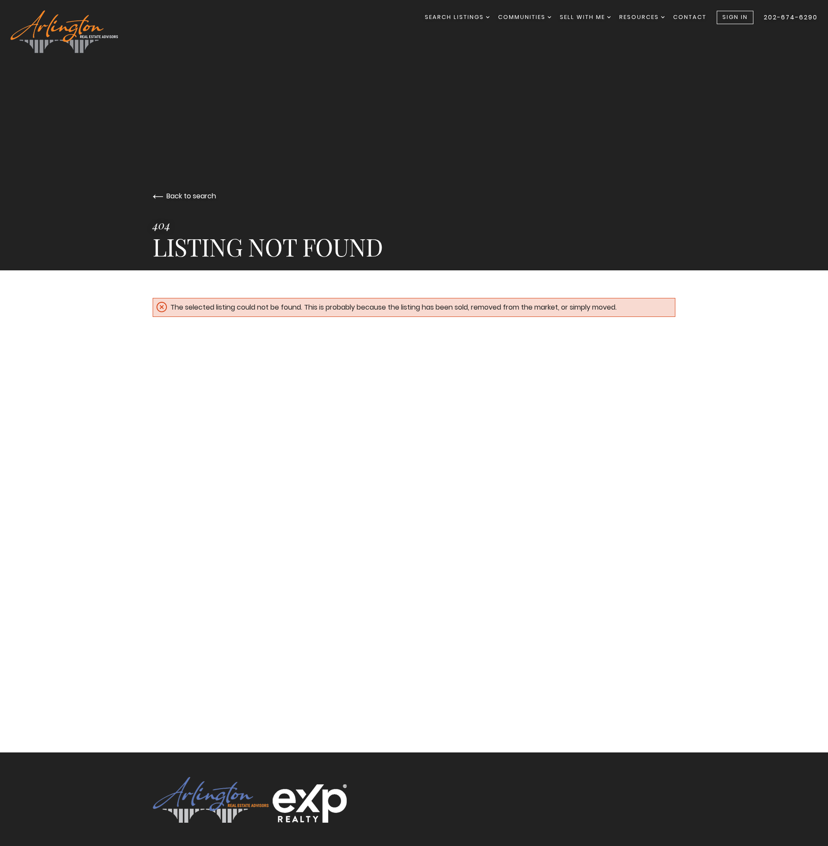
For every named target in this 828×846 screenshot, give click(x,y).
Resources (640, 17)
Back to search (191, 196)
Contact (689, 17)
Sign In (735, 17)
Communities (523, 17)
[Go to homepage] (72, 31)
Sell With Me (583, 17)
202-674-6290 (791, 17)
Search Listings (455, 17)
